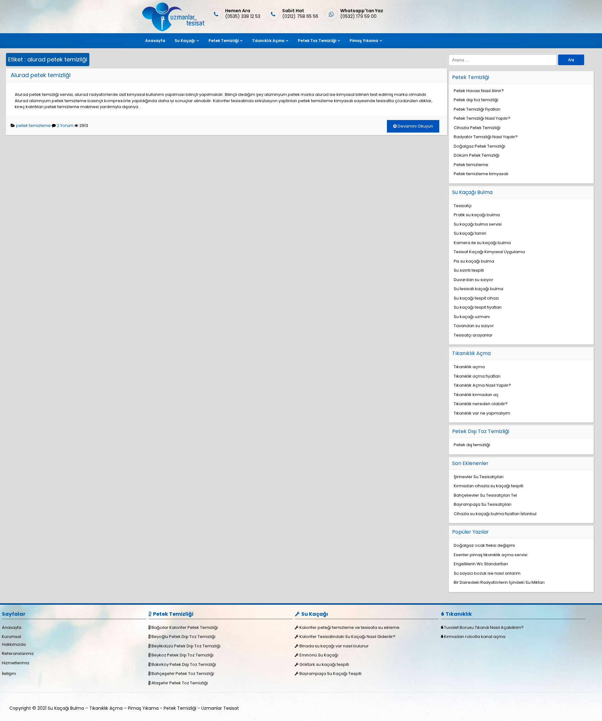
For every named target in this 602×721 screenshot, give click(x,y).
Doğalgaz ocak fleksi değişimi (484, 545)
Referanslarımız (18, 653)
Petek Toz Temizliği (317, 40)
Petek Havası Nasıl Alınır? (479, 91)
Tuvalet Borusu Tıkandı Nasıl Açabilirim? (484, 627)
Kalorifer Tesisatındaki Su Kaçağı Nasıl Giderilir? (347, 637)
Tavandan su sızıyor (474, 326)
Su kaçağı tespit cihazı (476, 298)
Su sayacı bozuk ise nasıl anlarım (487, 573)
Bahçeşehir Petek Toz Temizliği (182, 674)
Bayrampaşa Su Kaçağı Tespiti (330, 674)
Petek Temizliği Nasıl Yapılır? (482, 118)
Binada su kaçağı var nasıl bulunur (334, 646)
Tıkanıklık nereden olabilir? (481, 404)
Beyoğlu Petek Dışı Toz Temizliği (183, 637)
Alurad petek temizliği (41, 75)
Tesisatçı (463, 206)
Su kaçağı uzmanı (472, 317)
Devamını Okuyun (415, 126)
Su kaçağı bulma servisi (478, 224)
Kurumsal (11, 637)
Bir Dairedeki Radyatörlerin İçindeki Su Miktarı (499, 582)
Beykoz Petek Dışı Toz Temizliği (182, 655)
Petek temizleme (471, 165)
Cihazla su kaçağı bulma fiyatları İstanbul (495, 514)
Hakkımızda (14, 644)
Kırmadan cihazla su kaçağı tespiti (488, 486)
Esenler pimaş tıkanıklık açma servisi (490, 555)
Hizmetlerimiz (15, 663)
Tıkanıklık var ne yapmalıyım (482, 413)
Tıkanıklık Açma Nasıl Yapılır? (482, 385)
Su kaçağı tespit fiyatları (478, 307)
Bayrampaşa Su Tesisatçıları (482, 504)
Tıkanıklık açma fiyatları (477, 376)
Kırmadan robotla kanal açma (474, 637)
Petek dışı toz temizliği (476, 100)
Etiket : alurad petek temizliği (47, 59)
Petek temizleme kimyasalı (481, 174)
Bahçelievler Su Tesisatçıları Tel (485, 495)
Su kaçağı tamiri (470, 233)
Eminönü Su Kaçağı (318, 655)
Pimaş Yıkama (364, 40)
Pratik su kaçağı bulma (477, 215)
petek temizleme (33, 125)
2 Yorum (65, 125)
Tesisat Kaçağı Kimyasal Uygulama (489, 252)
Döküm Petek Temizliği (476, 155)
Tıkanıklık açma (469, 367)
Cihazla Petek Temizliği (477, 128)
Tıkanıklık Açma (268, 40)
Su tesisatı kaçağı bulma (478, 289)
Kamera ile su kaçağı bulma (482, 243)
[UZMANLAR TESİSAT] (172, 30)
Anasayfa (155, 40)
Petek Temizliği (224, 40)
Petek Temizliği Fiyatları (477, 109)
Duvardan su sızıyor (473, 280)
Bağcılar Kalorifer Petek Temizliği (184, 627)
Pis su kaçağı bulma (474, 261)
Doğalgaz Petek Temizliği (479, 146)
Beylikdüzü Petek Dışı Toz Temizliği (185, 646)
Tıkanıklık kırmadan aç (476, 395)
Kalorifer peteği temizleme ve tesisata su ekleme (349, 627)
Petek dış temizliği (472, 445)
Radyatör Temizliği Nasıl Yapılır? (486, 137)
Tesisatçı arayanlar (473, 335)
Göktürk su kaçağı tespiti (324, 664)
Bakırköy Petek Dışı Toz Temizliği (183, 664)
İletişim (9, 674)
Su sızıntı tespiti (469, 270)
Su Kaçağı (185, 40)
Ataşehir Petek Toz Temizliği (179, 683)
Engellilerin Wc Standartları (481, 564)
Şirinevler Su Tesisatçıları (479, 477)
